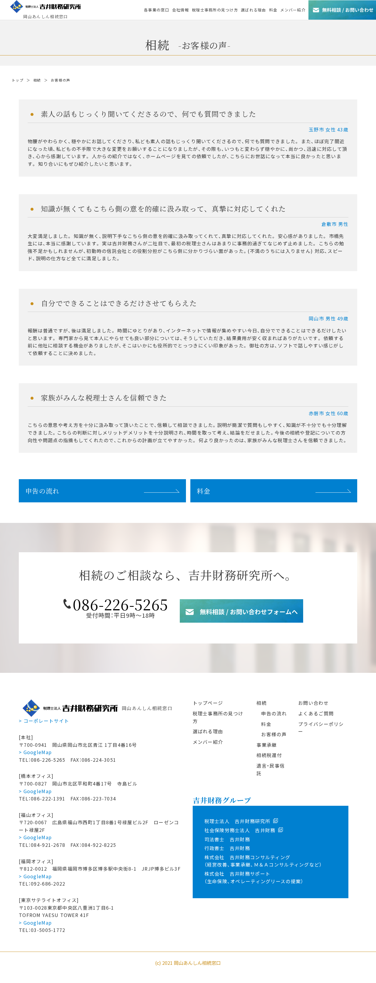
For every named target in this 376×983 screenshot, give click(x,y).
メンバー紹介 (208, 741)
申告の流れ (42, 490)
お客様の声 (273, 734)
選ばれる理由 (208, 731)
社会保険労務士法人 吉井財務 (240, 830)
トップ (18, 79)
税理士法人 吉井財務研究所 (237, 821)
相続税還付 (269, 755)
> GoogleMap (35, 752)
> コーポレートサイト (44, 720)
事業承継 (266, 744)
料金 (204, 490)
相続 (37, 79)
